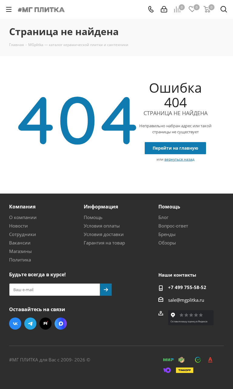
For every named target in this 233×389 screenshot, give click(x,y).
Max (61, 324)
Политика (20, 260)
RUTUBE (45, 324)
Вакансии (20, 243)
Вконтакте (15, 324)
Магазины (20, 251)
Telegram (30, 324)
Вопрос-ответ (173, 226)
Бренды (167, 234)
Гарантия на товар (104, 243)
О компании (23, 217)
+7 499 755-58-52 (187, 287)
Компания (22, 206)
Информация (101, 206)
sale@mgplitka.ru (186, 300)
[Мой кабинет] (164, 9)
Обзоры (167, 243)
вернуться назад (179, 159)
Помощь (93, 217)
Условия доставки (104, 234)
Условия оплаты (102, 226)
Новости (18, 226)
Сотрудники (22, 234)
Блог (163, 217)
